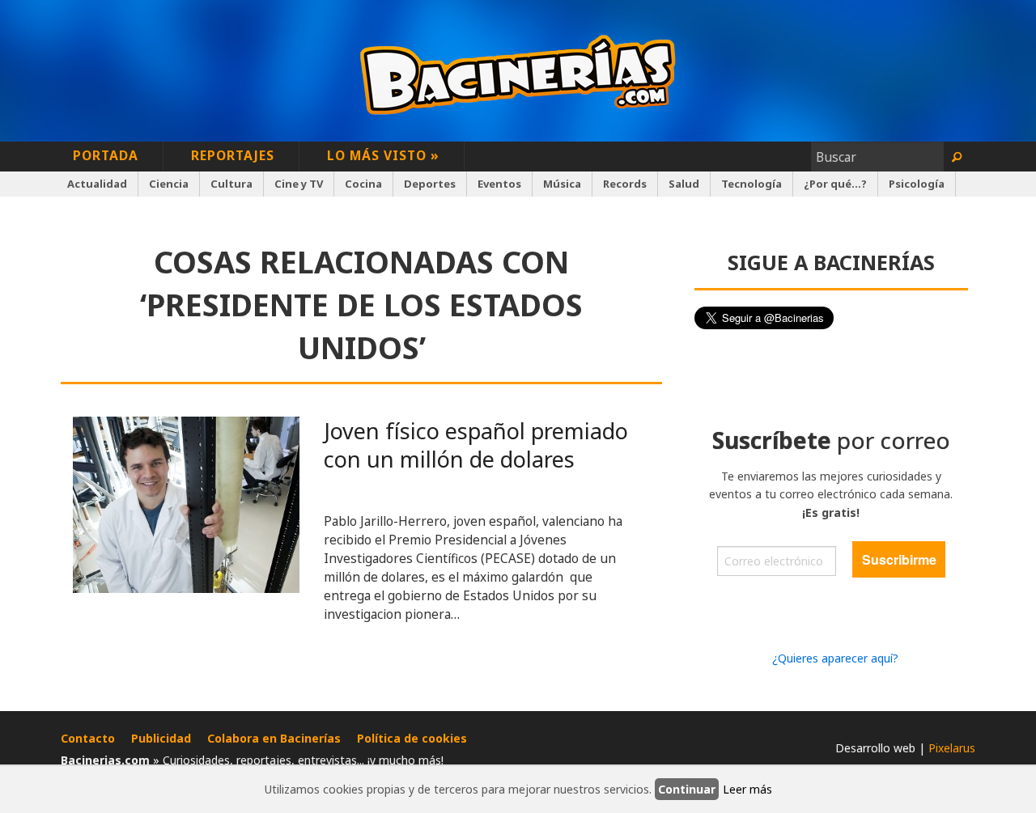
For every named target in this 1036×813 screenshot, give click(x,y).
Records (625, 183)
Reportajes (232, 155)
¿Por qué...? (835, 183)
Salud (684, 183)
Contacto (88, 738)
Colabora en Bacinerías (274, 738)
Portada (105, 155)
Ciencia (169, 183)
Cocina (363, 183)
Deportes (430, 183)
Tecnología (751, 183)
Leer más (747, 789)
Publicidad (161, 738)
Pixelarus (951, 748)
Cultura (231, 183)
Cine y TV (298, 183)
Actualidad (97, 183)
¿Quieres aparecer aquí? (835, 658)
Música (562, 183)
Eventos (499, 183)
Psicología (917, 183)
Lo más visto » (383, 155)
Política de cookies (412, 738)
